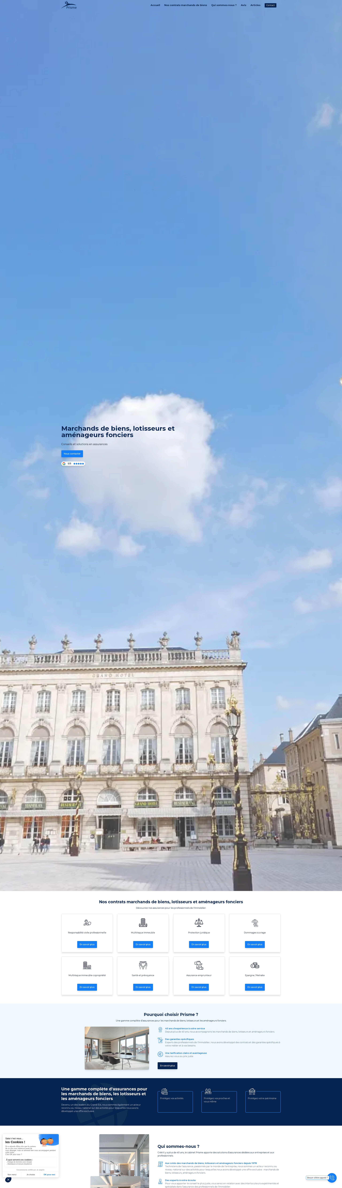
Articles (255, 5)
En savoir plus (87, 944)
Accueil (155, 5)
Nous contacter (72, 453)
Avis (243, 5)
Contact (270, 5)
